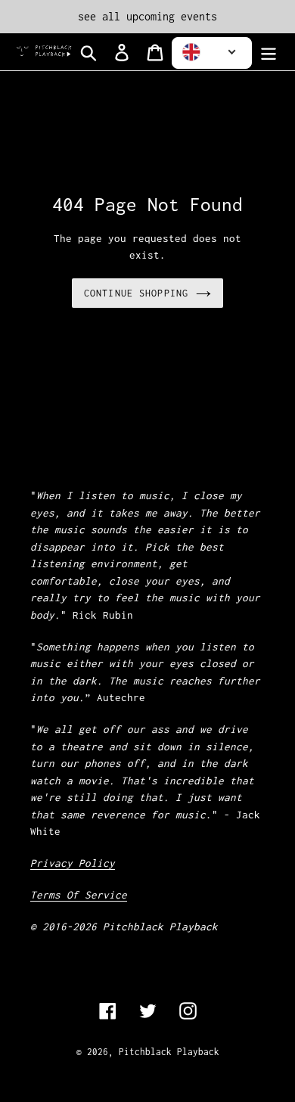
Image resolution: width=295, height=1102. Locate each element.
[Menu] (268, 52)
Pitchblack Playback (169, 1052)
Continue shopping (136, 293)
